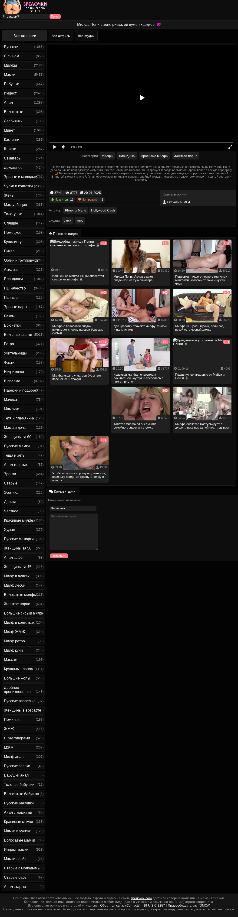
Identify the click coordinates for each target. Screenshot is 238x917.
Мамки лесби (15, 859)
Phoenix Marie (75, 210)
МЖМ (8, 747)
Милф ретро (14, 641)
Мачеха (10, 400)
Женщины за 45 (17, 567)
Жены (9, 195)
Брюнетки (12, 325)
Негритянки (14, 372)
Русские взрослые (20, 701)
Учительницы (15, 353)
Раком (9, 316)
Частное (11, 511)
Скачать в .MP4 (178, 202)
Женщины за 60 (17, 437)
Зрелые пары (15, 307)
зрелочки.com (141, 898)
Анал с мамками (18, 812)
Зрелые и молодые (20, 177)
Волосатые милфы (20, 595)
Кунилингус (13, 242)
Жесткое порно (17, 604)
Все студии (86, 36)
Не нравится (90, 199)
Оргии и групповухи (21, 260)
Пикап (9, 251)
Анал (8, 102)
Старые (10, 483)
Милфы (10, 65)
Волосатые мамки (19, 840)
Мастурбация (15, 205)
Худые (9, 530)
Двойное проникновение (17, 690)
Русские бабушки (19, 803)
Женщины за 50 (17, 548)
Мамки (9, 75)
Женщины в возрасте (22, 710)
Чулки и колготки (18, 186)
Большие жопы (17, 678)
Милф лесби (14, 585)
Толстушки (13, 214)
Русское (11, 47)
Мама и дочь (15, 427)
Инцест (10, 93)
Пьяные (11, 297)
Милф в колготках (19, 622)
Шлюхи (10, 149)
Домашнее (13, 167)
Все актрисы (61, 36)
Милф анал (13, 757)
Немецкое (12, 232)
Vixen (67, 221)
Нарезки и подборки (21, 390)
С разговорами (17, 738)
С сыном (11, 56)
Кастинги (11, 140)
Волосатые (13, 112)
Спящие (11, 223)
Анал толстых (16, 465)
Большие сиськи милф (23, 613)
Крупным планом (18, 669)
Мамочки (11, 409)
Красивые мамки (18, 822)
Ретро (9, 344)
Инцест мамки (16, 850)
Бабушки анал (16, 775)
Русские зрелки (17, 766)
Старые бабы (15, 877)
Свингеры (12, 158)
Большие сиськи (18, 335)
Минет (9, 130)
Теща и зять (14, 455)
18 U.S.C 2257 (154, 905)
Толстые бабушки (19, 785)
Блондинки (13, 279)
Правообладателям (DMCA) (189, 905)
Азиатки (11, 270)
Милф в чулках (17, 576)
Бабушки (11, 84)
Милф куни (13, 650)
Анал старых (15, 887)
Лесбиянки (13, 121)
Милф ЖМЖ (14, 632)
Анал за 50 (13, 557)
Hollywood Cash (103, 210)
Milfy (79, 221)
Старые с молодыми (22, 868)
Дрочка (10, 502)
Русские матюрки (19, 539)
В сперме (12, 381)
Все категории (24, 36)
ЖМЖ (9, 729)
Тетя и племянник (19, 418)
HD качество (15, 288)
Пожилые (12, 720)
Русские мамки (17, 446)
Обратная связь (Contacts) (120, 905)
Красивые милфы (19, 520)
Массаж (10, 660)
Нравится (61, 199)
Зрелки (10, 474)
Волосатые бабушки (21, 794)
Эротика (11, 492)
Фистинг (11, 362)
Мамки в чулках (17, 831)
